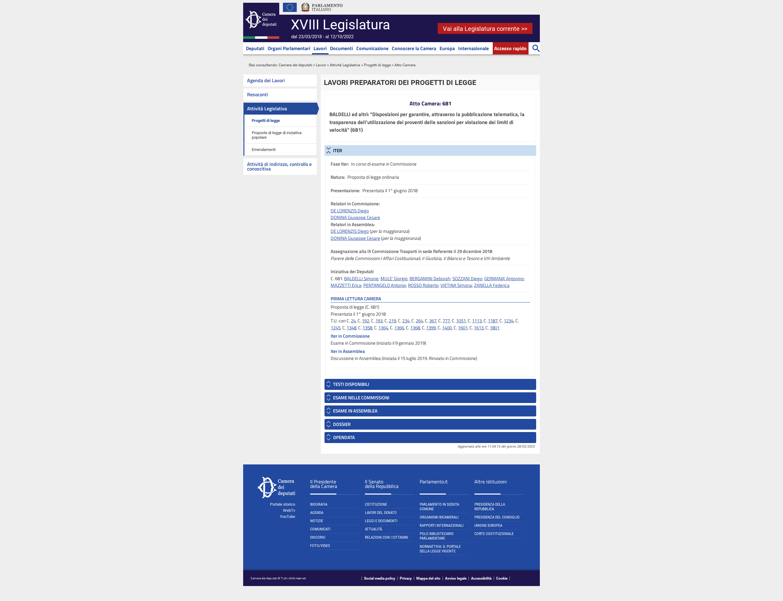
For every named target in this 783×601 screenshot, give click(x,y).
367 (432, 320)
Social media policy (379, 578)
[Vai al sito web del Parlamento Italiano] (322, 13)
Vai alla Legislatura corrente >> (485, 28)
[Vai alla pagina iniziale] (261, 37)
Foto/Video (320, 545)
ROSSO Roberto (423, 285)
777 (446, 320)
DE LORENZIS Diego (350, 210)
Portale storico (282, 504)
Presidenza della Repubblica (489, 506)
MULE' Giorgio (393, 278)
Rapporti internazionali (441, 525)
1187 (493, 320)
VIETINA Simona (456, 285)
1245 (335, 327)
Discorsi (317, 537)
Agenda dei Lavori (266, 80)
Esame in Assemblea (355, 410)
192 (365, 320)
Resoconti (257, 94)
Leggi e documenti (381, 521)
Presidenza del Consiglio (497, 517)
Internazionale (473, 48)
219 (392, 320)
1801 (494, 327)
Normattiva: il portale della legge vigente (440, 548)
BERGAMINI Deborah (430, 278)
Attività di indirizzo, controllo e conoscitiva (279, 166)
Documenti (341, 48)
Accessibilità (481, 578)
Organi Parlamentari (289, 48)
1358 (367, 327)
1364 (383, 327)
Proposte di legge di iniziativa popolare (277, 135)
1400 (447, 327)
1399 (431, 327)
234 (406, 320)
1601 (463, 327)
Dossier (342, 424)
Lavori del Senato (381, 512)
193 (379, 320)
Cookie (501, 578)
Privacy (406, 578)
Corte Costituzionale (494, 533)
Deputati (255, 48)
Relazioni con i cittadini (386, 537)
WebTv (289, 510)
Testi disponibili (351, 384)
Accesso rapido (510, 48)
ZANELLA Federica (492, 285)
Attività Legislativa (345, 65)
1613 (479, 327)
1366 (399, 327)
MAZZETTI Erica (346, 285)
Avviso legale (455, 578)
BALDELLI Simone (361, 278)
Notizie (316, 521)
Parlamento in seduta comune (439, 506)
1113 (477, 320)
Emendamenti (264, 149)
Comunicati (320, 529)
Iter (337, 150)
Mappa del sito (428, 578)
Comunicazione (372, 48)
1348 (351, 327)
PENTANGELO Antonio (384, 285)
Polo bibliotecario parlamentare (437, 536)
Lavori (320, 48)
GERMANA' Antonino (504, 278)
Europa (447, 48)
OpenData (344, 437)
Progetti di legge (377, 65)
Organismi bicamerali (439, 517)
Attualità (373, 529)
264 (419, 320)
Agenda (316, 512)
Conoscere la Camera (414, 48)
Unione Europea (488, 525)
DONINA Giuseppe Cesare (355, 217)
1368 (415, 327)
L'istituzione (376, 504)
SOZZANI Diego (467, 278)
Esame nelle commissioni (361, 397)
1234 (509, 320)
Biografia (318, 504)
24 (353, 320)
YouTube (287, 516)
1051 (461, 320)
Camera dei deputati (295, 65)
